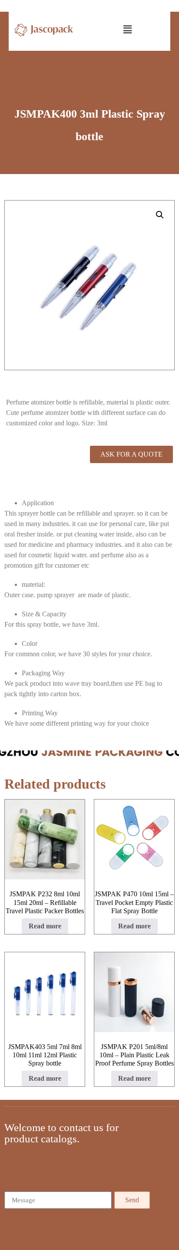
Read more (45, 926)
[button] (127, 30)
